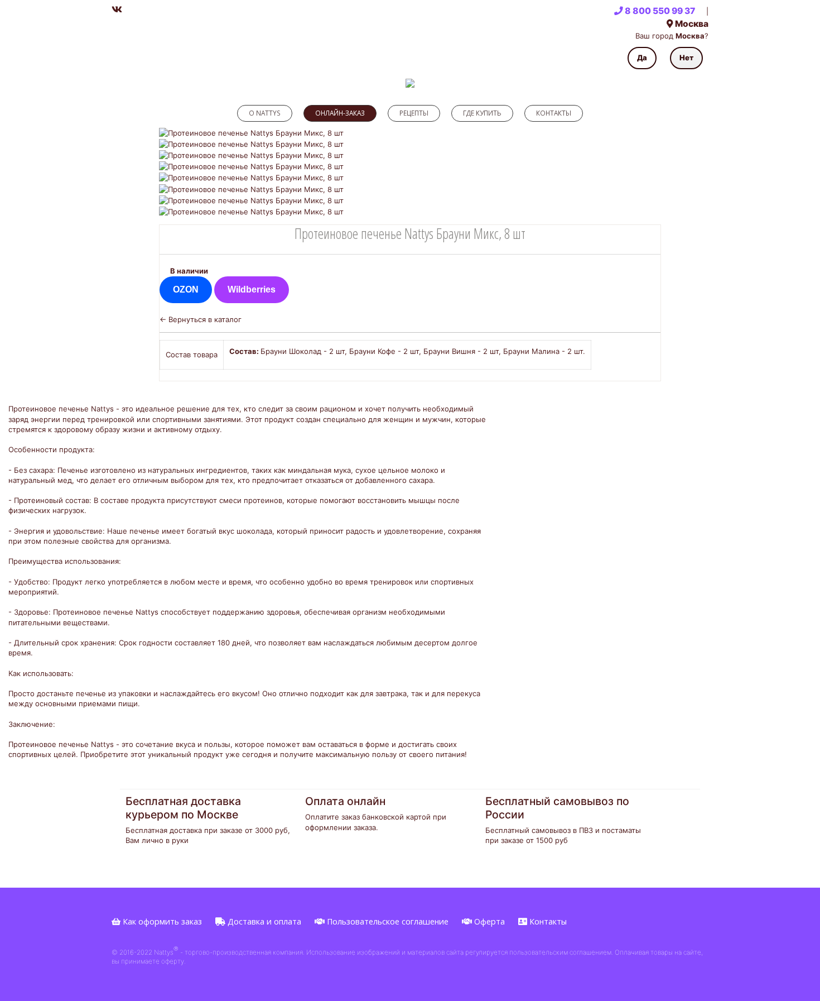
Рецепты (413, 112)
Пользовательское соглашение (386, 921)
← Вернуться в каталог (201, 319)
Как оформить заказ (161, 921)
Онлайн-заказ (340, 112)
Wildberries (252, 289)
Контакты (553, 112)
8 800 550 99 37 (659, 11)
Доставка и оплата (263, 921)
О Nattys (265, 112)
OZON (186, 289)
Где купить (482, 112)
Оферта (488, 921)
